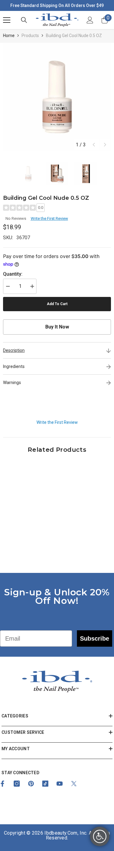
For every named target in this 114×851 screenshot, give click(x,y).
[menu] (6, 20)
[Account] (90, 20)
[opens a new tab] (17, 783)
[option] (57, 97)
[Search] (24, 20)
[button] (93, 144)
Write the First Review (49, 218)
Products (30, 35)
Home (9, 35)
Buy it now (57, 327)
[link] (29, 539)
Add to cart (57, 304)
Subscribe (94, 638)
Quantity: (12, 274)
